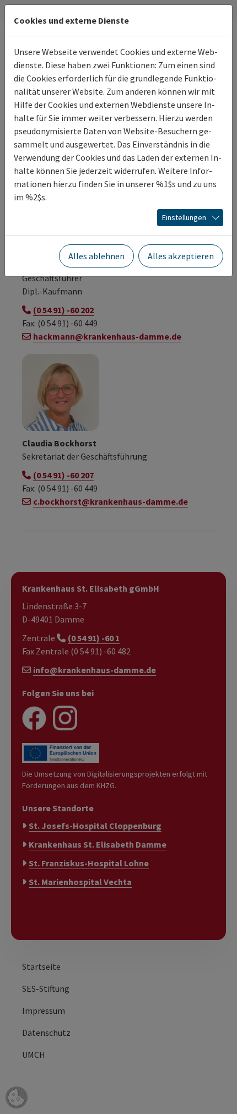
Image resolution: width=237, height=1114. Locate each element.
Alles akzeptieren (181, 255)
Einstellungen (184, 217)
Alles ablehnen (96, 255)
